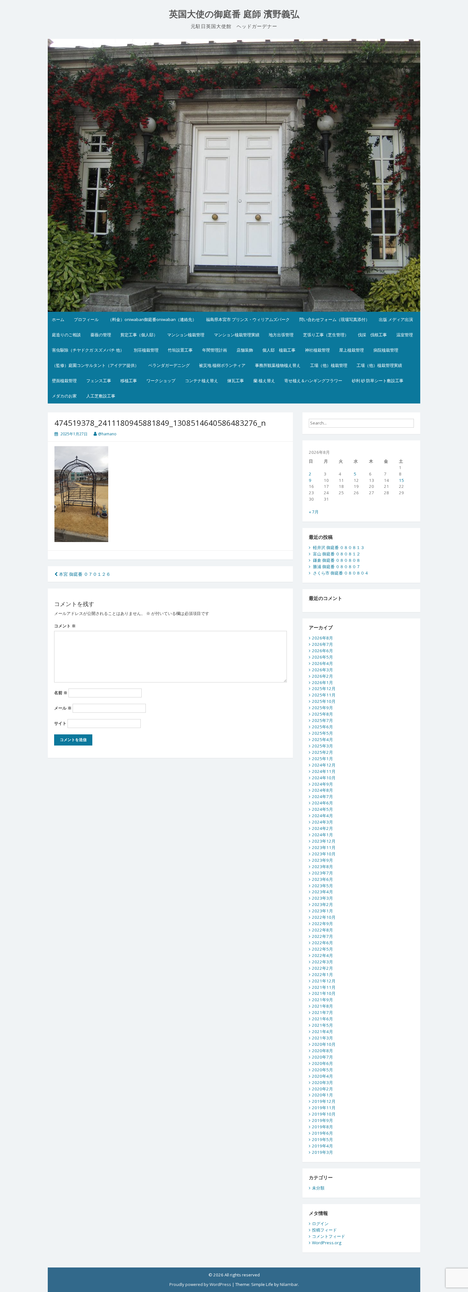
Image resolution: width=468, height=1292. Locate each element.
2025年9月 (322, 707)
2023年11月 (324, 847)
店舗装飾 (245, 350)
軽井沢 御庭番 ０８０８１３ (339, 547)
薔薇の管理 (100, 335)
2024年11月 (324, 771)
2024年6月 (322, 803)
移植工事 (128, 380)
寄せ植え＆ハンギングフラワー (313, 380)
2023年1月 (322, 911)
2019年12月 (324, 1101)
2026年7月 (322, 644)
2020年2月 (322, 1089)
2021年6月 (322, 1019)
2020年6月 (322, 1063)
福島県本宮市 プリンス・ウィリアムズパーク (248, 319)
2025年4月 (322, 739)
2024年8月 (322, 790)
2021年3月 (322, 1038)
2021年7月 (322, 1012)
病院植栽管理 (385, 350)
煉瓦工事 (235, 380)
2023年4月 (322, 892)
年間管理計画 (214, 350)
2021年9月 (322, 1000)
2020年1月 (322, 1095)
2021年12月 (324, 981)
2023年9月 (322, 860)
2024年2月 (322, 828)
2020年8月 (322, 1050)
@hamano (107, 434)
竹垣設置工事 (180, 350)
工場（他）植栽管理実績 (379, 365)
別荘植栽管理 (146, 350)
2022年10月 (324, 917)
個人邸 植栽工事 (278, 350)
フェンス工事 (98, 380)
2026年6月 (322, 650)
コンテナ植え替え (201, 380)
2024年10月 (324, 778)
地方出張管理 (281, 335)
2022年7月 (322, 936)
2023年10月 (324, 854)
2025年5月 (322, 733)
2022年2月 (322, 968)
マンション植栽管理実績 (236, 335)
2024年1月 (322, 835)
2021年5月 (322, 1025)
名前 (60, 693)
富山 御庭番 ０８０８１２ (336, 554)
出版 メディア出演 (396, 319)
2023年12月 (324, 841)
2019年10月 (324, 1114)
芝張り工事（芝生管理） (326, 335)
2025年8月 (322, 714)
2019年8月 (322, 1127)
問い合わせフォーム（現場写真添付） (334, 319)
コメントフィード (328, 1236)
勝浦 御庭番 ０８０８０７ (336, 566)
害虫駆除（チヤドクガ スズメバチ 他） (88, 350)
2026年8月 (322, 638)
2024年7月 (322, 796)
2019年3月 (322, 1152)
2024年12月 (324, 765)
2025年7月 (322, 720)
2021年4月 (322, 1031)
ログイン (320, 1223)
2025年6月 (322, 727)
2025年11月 (324, 695)
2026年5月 (322, 657)
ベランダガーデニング (169, 365)
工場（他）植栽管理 (328, 365)
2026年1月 (322, 682)
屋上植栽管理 (351, 350)
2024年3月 (322, 822)
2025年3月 (322, 746)
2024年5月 (322, 809)
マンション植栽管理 (185, 335)
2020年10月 (324, 1044)
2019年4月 (322, 1146)
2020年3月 (322, 1082)
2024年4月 (322, 815)
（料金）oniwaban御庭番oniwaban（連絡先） (152, 319)
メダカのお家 (64, 396)
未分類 (318, 1188)
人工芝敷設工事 (100, 396)
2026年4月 (322, 663)
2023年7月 (322, 873)
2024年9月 (322, 784)
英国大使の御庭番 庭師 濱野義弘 (234, 14)
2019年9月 (322, 1120)
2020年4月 (322, 1076)
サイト (60, 723)
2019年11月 (324, 1107)
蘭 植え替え (264, 380)
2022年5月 (322, 949)
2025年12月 (324, 688)
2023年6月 (322, 879)
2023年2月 (322, 904)
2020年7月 (322, 1057)
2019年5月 (322, 1139)
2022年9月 (322, 923)
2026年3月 (322, 670)
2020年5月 (322, 1070)
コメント (65, 626)
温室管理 (404, 335)
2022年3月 (322, 962)
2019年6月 (322, 1133)
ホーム (58, 319)
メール (63, 708)
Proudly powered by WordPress (200, 1284)
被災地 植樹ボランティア (222, 365)
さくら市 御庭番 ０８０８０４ (341, 573)
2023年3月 (322, 898)
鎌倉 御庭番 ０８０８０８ (336, 560)
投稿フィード (324, 1230)
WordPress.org (326, 1243)
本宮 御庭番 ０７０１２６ (84, 574)
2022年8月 (322, 930)
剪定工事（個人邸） (139, 335)
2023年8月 (322, 866)
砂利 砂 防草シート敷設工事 (377, 380)
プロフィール (86, 319)
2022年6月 (322, 943)
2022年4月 (322, 955)
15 (401, 480)
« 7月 (314, 512)
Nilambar (289, 1284)
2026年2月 (322, 676)
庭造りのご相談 (66, 335)
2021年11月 (324, 987)
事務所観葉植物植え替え (278, 365)
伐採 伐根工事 (372, 335)
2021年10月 (324, 993)
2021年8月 (322, 1006)
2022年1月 (322, 974)
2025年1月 (322, 758)
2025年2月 (322, 752)
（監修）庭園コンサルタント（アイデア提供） (95, 365)
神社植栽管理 (317, 350)
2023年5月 (322, 886)
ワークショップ (160, 380)
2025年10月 (324, 701)
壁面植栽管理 (64, 380)
